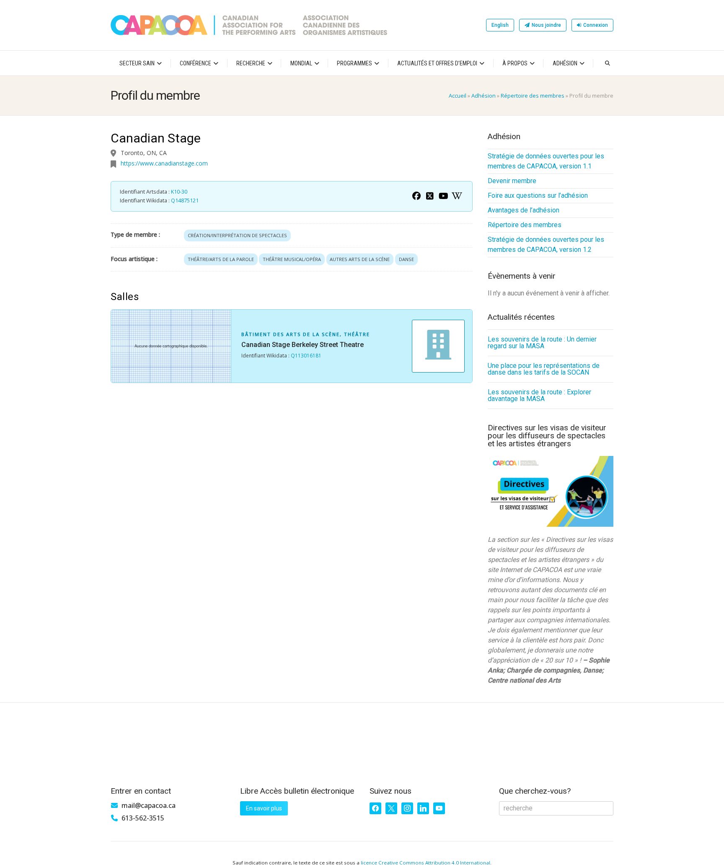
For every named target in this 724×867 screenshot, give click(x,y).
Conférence (195, 63)
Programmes (354, 63)
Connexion (595, 25)
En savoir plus (264, 808)
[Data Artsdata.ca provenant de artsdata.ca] (416, 196)
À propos (514, 63)
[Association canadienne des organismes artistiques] (249, 25)
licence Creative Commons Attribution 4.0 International (425, 862)
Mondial (301, 63)
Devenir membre (512, 181)
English (500, 25)
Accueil (457, 95)
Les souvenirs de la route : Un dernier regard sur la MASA (542, 342)
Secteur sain (137, 63)
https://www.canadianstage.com (164, 163)
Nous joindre (546, 25)
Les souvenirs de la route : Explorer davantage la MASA (539, 395)
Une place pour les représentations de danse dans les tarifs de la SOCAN (544, 369)
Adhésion (565, 63)
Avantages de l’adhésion (523, 210)
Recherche (250, 63)
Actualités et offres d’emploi (437, 63)
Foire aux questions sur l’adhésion (538, 195)
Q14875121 (185, 200)
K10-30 (179, 191)
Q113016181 (306, 355)
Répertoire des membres (532, 95)
